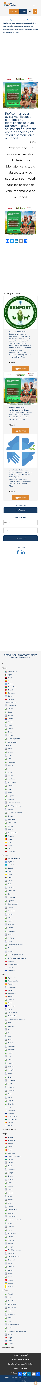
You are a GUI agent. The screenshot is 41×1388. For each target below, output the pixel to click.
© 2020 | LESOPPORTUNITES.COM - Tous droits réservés (21, 1379)
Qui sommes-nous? (20, 1355)
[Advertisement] (20, 56)
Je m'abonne (20, 510)
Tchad (29, 20)
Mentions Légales (20, 1368)
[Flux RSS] (35, 11)
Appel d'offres (20, 369)
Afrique (23, 20)
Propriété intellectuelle (20, 1359)
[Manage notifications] (35, 1383)
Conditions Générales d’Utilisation (20, 1364)
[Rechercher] (30, 11)
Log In (23, 11)
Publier (14, 11)
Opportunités (14, 20)
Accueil (6, 20)
